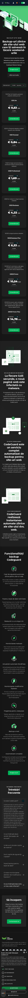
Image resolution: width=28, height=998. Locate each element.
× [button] (26, 952)
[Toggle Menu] (2, 3)
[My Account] (13, 2)
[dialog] (14, 974)
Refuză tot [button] (14, 991)
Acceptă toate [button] (14, 988)
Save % (19, 85)
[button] (14, 814)
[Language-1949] (17, 2)
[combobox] (24, 952)
